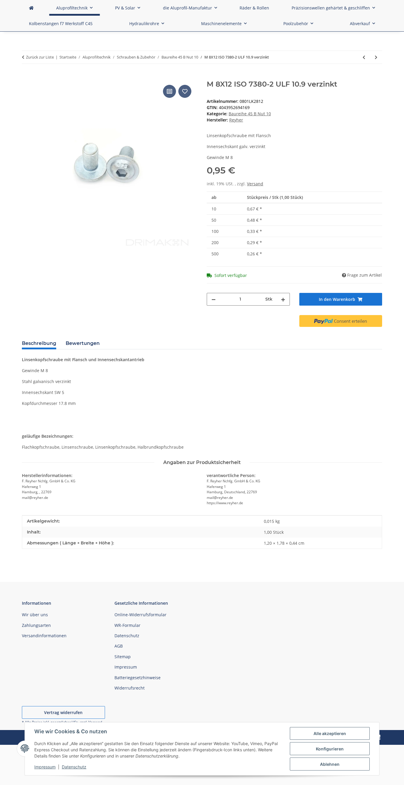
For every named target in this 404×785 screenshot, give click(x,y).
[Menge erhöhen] (283, 299)
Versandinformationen (44, 635)
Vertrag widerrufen (63, 712)
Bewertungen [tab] (83, 343)
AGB (118, 646)
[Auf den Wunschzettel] (184, 91)
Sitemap (122, 656)
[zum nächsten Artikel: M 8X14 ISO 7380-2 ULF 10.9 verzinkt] (376, 57)
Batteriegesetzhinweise (137, 677)
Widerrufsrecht (129, 688)
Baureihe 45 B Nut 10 (250, 113)
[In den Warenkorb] (26, 77)
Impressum (45, 766)
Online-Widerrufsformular (140, 614)
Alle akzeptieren (329, 733)
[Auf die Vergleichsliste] (169, 91)
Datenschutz (74, 766)
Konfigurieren (330, 748)
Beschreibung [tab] (39, 343)
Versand (255, 183)
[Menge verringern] (213, 299)
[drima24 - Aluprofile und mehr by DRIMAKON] (31, 8)
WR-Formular (127, 625)
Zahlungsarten (36, 625)
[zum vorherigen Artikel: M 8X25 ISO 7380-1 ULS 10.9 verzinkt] (364, 57)
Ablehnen (330, 764)
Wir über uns (35, 614)
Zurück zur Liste (40, 57)
